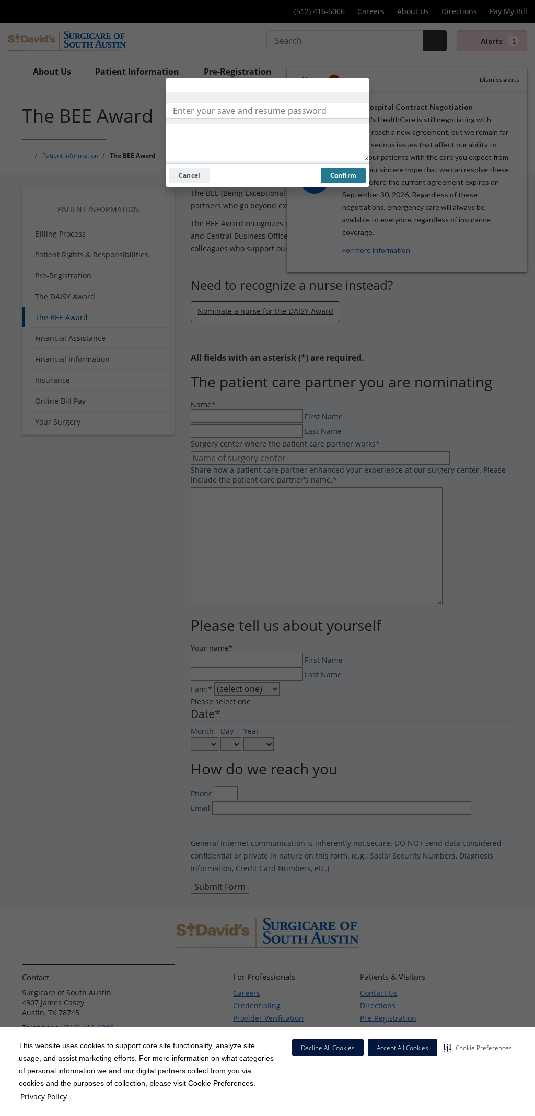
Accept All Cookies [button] (402, 1047)
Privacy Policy (43, 1096)
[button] (477, 1047)
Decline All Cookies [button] (328, 1047)
